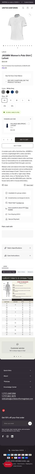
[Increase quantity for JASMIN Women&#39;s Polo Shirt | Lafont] (11, 139)
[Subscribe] (30, 423)
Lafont (4, 52)
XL (29, 100)
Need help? (29, 185)
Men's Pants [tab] (21, 272)
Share (6, 185)
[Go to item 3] (8, 46)
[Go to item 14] (31, 46)
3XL (12, 106)
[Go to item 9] (21, 46)
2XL (5, 106)
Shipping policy (29, 463)
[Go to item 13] (29, 46)
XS (4, 100)
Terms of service (21, 463)
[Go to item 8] (19, 46)
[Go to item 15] (17, 48)
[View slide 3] (19, 356)
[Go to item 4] (10, 46)
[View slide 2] (16, 356)
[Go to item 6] (14, 46)
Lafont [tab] (5, 266)
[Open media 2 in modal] (30, 14)
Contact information (17, 466)
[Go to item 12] (27, 46)
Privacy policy (13, 463)
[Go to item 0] (3, 46)
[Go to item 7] (16, 46)
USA (28, 461)
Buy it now (17, 145)
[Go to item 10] (23, 46)
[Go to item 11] (25, 46)
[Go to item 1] (6, 46)
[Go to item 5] (12, 46)
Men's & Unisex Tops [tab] (9, 272)
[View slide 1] (14, 356)
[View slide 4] (21, 356)
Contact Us (20, 203)
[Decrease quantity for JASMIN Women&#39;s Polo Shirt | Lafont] (4, 139)
